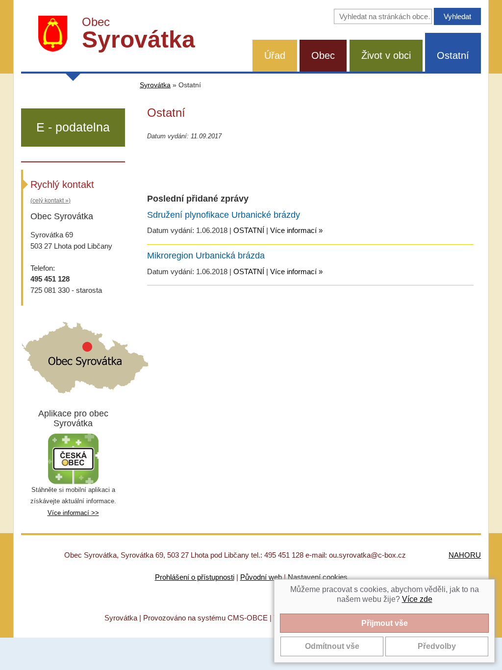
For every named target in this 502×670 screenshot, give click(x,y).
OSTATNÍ (248, 230)
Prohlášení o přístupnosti (194, 577)
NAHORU (465, 555)
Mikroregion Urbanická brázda (206, 255)
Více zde (417, 599)
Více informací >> (73, 512)
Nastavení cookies (318, 577)
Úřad (274, 55)
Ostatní (453, 55)
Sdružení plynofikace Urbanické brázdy (223, 215)
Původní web (261, 577)
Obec (323, 55)
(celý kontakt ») (50, 200)
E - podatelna (73, 127)
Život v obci (386, 55)
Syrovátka (155, 85)
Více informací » (296, 230)
